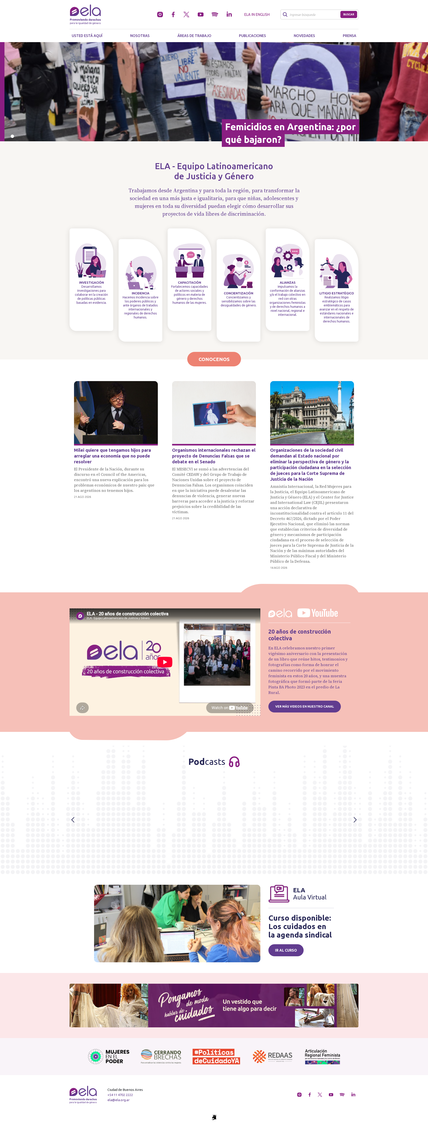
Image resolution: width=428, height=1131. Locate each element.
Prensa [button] (349, 36)
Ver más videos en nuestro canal (304, 706)
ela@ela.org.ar (118, 1100)
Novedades (304, 36)
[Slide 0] (12, 136)
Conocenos (214, 359)
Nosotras (140, 36)
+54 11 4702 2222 (120, 1095)
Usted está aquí (87, 36)
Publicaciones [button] (252, 36)
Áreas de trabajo (194, 36)
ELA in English (257, 14)
